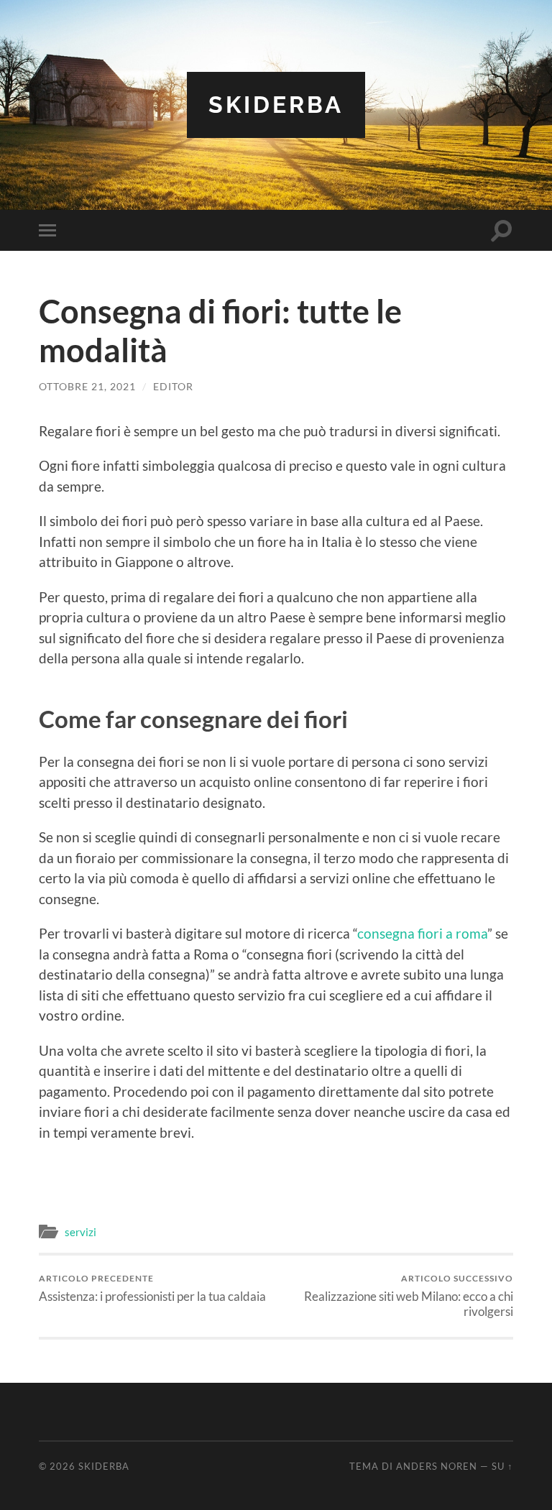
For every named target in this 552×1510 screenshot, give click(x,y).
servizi (80, 1231)
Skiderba (276, 104)
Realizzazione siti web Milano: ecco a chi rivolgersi (408, 1296)
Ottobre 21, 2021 (87, 386)
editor (173, 386)
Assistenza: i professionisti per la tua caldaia (152, 1288)
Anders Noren (436, 1466)
